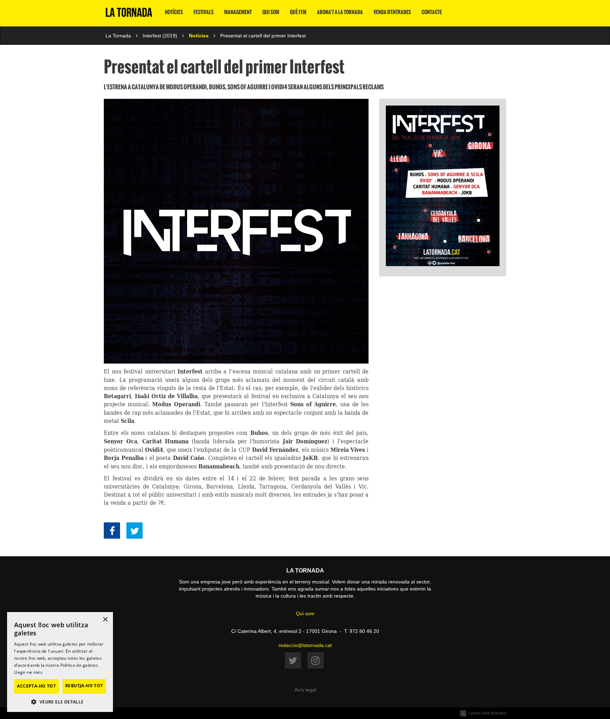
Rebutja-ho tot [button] (84, 686)
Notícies (174, 12)
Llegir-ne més (28, 672)
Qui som (270, 12)
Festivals (203, 12)
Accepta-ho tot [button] (36, 686)
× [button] (105, 619)
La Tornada (118, 35)
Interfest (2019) (160, 35)
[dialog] (60, 662)
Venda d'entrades (392, 12)
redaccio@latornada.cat (305, 645)
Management (238, 12)
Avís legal (305, 690)
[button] (60, 701)
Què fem (298, 12)
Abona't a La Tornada (340, 12)
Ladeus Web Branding (487, 713)
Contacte (431, 12)
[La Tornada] (129, 15)
